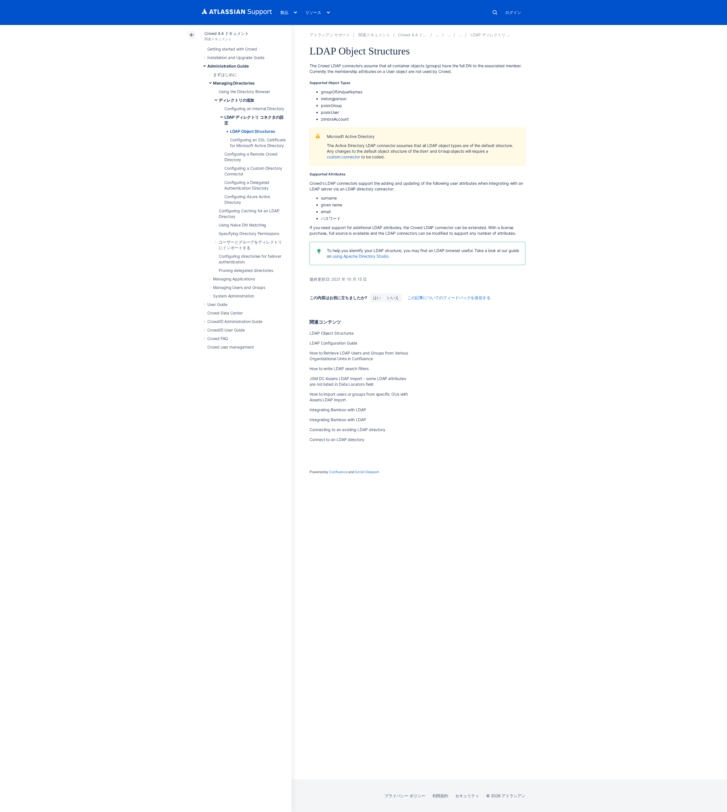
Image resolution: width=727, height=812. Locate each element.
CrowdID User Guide (226, 330)
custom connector (343, 156)
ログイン (513, 12)
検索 (495, 12)
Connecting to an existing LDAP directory (347, 429)
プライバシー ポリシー (405, 795)
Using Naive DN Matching (242, 225)
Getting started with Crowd (232, 49)
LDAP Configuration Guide (333, 343)
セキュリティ (467, 795)
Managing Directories (234, 83)
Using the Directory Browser (244, 91)
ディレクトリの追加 (236, 100)
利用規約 (440, 795)
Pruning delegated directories (246, 270)
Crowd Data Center (225, 312)
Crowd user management (230, 347)
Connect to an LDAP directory (337, 439)
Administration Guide (228, 66)
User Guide (217, 304)
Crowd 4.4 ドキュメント (226, 33)
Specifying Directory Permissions (249, 233)
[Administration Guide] (437, 34)
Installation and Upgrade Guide (235, 57)
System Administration (233, 295)
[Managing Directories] (449, 34)
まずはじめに (225, 74)
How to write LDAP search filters (339, 368)
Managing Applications (234, 278)
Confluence (338, 472)
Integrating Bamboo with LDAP (338, 409)
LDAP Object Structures (252, 131)
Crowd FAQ (217, 338)
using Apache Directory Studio (360, 256)
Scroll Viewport (367, 472)
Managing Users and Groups (239, 287)
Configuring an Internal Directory (254, 108)
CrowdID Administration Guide (234, 321)
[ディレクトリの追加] (460, 34)
